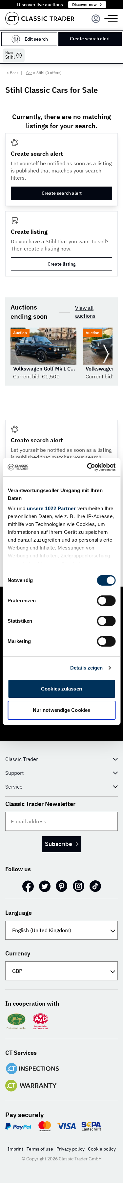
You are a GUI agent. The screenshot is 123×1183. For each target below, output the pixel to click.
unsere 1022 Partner (51, 508)
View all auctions (85, 312)
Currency (17, 953)
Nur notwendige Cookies (61, 710)
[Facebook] (28, 886)
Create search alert (90, 39)
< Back (12, 72)
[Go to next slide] (106, 354)
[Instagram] (78, 886)
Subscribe (58, 844)
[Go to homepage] (39, 18)
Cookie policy (102, 1149)
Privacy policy (70, 1149)
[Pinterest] (62, 886)
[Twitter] (45, 886)
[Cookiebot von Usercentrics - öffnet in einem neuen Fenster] (87, 467)
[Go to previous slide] (17, 354)
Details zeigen (86, 668)
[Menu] (96, 19)
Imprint (15, 1149)
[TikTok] (95, 886)
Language (18, 912)
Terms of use (40, 1149)
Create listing (62, 264)
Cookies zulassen (61, 689)
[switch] (106, 600)
